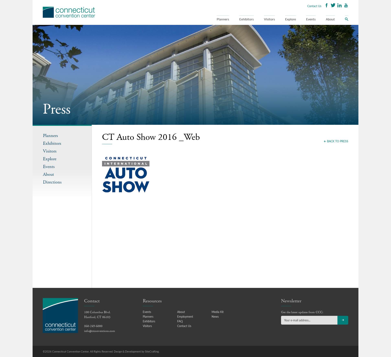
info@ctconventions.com (99, 331)
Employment (185, 316)
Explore (290, 19)
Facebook (326, 5)
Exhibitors (246, 19)
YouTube (346, 5)
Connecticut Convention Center (69, 12)
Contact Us (314, 5)
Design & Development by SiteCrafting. (136, 351)
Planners (223, 19)
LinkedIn (339, 5)
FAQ (180, 321)
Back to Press (337, 141)
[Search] (346, 20)
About (330, 19)
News (215, 316)
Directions (52, 182)
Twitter (333, 5)
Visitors (269, 19)
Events (311, 19)
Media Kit (218, 312)
